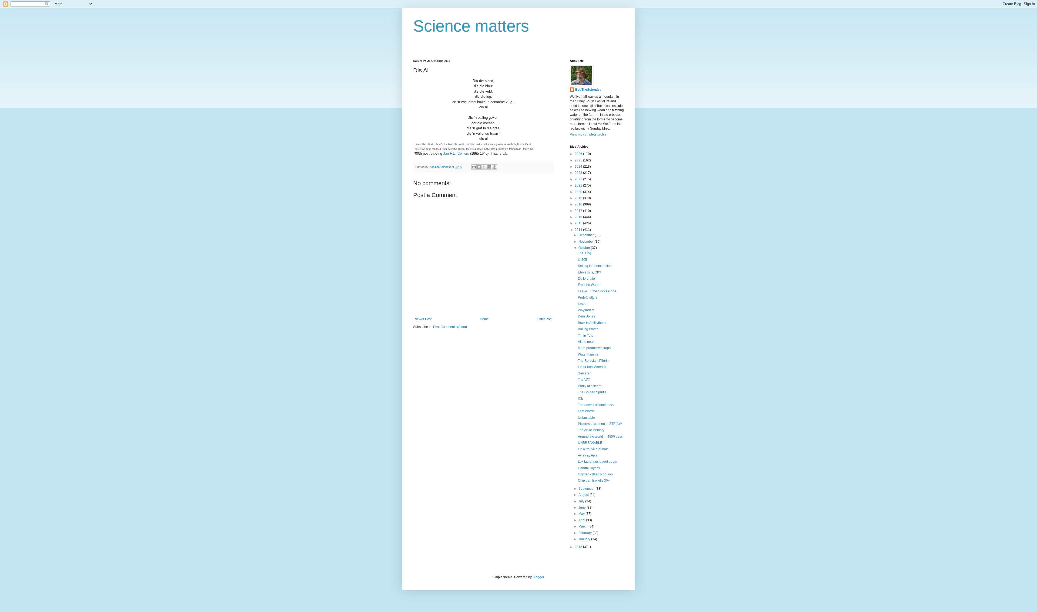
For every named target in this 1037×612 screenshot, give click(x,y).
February (585, 533)
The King (584, 253)
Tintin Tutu (585, 335)
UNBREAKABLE (590, 443)
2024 (579, 166)
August (584, 495)
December (586, 235)
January (584, 539)
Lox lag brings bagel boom (597, 462)
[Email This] (474, 167)
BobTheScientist (588, 90)
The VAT (584, 379)
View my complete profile (588, 134)
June (582, 507)
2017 (579, 211)
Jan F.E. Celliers (456, 153)
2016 (579, 217)
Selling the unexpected (595, 266)
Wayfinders (586, 310)
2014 (579, 230)
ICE (580, 398)
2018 (579, 204)
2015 (579, 223)
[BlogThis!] (479, 167)
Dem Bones (586, 316)
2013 (579, 547)
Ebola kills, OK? (589, 272)
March (583, 526)
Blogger (538, 577)
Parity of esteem (589, 386)
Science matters (471, 26)
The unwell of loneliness (596, 405)
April (582, 520)
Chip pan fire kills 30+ (594, 480)
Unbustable (586, 418)
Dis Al (582, 304)
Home (484, 319)
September (586, 489)
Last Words (586, 411)
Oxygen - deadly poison (595, 474)
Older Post (544, 319)
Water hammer (589, 354)
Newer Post (423, 319)
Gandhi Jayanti (589, 468)
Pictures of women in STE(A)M (600, 424)
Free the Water (589, 285)
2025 (579, 160)
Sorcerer (584, 373)
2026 (579, 154)
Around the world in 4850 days (600, 436)
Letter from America (592, 367)
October (584, 248)
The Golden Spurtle (592, 392)
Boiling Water (588, 329)
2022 (579, 179)
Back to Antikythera (592, 323)
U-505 (582, 260)
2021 (579, 185)
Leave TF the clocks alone (597, 291)
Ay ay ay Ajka (587, 455)
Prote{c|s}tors (587, 297)
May (581, 514)
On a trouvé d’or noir (593, 449)
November (586, 242)
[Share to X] (484, 167)
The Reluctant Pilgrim (594, 361)
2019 (579, 198)
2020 (579, 192)
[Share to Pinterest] (494, 167)
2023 (579, 173)
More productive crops (594, 348)
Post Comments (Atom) (450, 327)
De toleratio (586, 278)
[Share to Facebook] (489, 167)
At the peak (586, 342)
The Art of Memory (591, 430)
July (581, 501)
